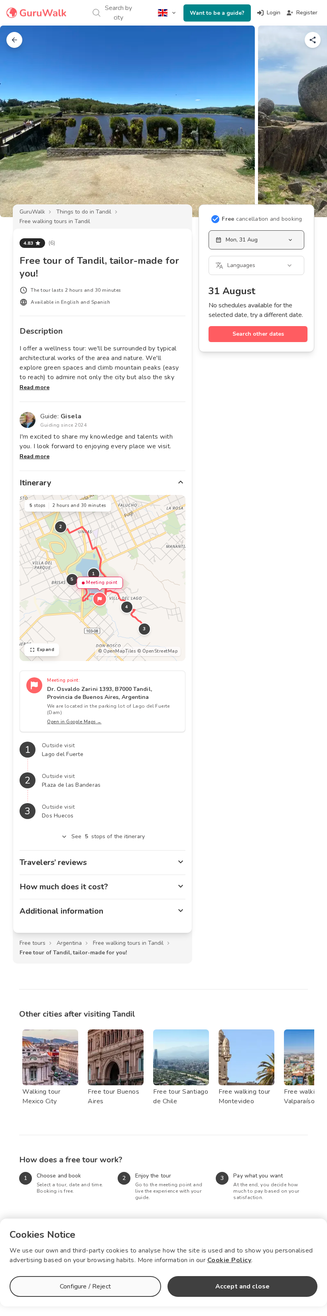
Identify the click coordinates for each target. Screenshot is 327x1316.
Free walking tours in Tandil (55, 221)
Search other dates (258, 334)
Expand (45, 650)
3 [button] (144, 629)
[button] (100, 599)
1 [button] (93, 574)
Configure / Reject (85, 1286)
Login (273, 12)
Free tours (32, 943)
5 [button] (72, 579)
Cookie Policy (229, 1260)
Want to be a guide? (217, 13)
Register (306, 12)
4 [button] (126, 607)
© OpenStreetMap (157, 651)
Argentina (69, 943)
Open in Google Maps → (74, 722)
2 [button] (60, 527)
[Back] (14, 40)
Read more (34, 387)
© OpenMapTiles (117, 651)
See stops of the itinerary (108, 836)
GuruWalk (32, 212)
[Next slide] (307, 121)
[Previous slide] (19, 121)
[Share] (313, 40)
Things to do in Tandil (83, 212)
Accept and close (242, 1286)
